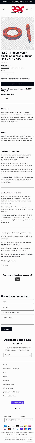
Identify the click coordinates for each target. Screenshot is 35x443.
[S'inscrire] (30, 355)
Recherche (6, 380)
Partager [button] (5, 265)
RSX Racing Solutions (11, 432)
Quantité (3, 70)
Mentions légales (8, 388)
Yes (17, 279)
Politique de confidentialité (11, 437)
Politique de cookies (9, 395)
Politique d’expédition (9, 439)
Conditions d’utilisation (26, 437)
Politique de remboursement (21, 434)
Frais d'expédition (5, 67)
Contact (5, 376)
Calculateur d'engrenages (11, 368)
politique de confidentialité (11, 392)
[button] (3, 9)
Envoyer (6, 329)
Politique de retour (9, 384)
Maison (5, 364)
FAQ (4, 372)
